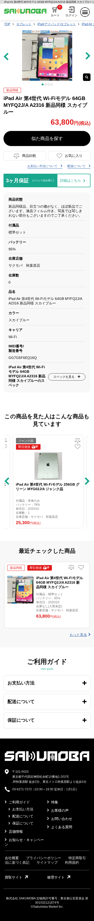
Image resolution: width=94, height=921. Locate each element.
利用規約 (72, 862)
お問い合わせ (61, 819)
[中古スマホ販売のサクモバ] (47, 760)
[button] (7, 481)
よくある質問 (61, 827)
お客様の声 (59, 810)
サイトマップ (47, 862)
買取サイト (13, 877)
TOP (7, 24)
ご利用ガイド (19, 802)
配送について (76, 166)
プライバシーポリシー (43, 858)
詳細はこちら (70, 180)
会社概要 (12, 858)
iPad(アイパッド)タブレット (56, 24)
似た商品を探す (47, 138)
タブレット (23, 24)
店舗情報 (15, 832)
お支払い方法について (42, 166)
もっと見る (78, 635)
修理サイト (56, 877)
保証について (22, 823)
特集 (54, 802)
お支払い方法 (22, 809)
